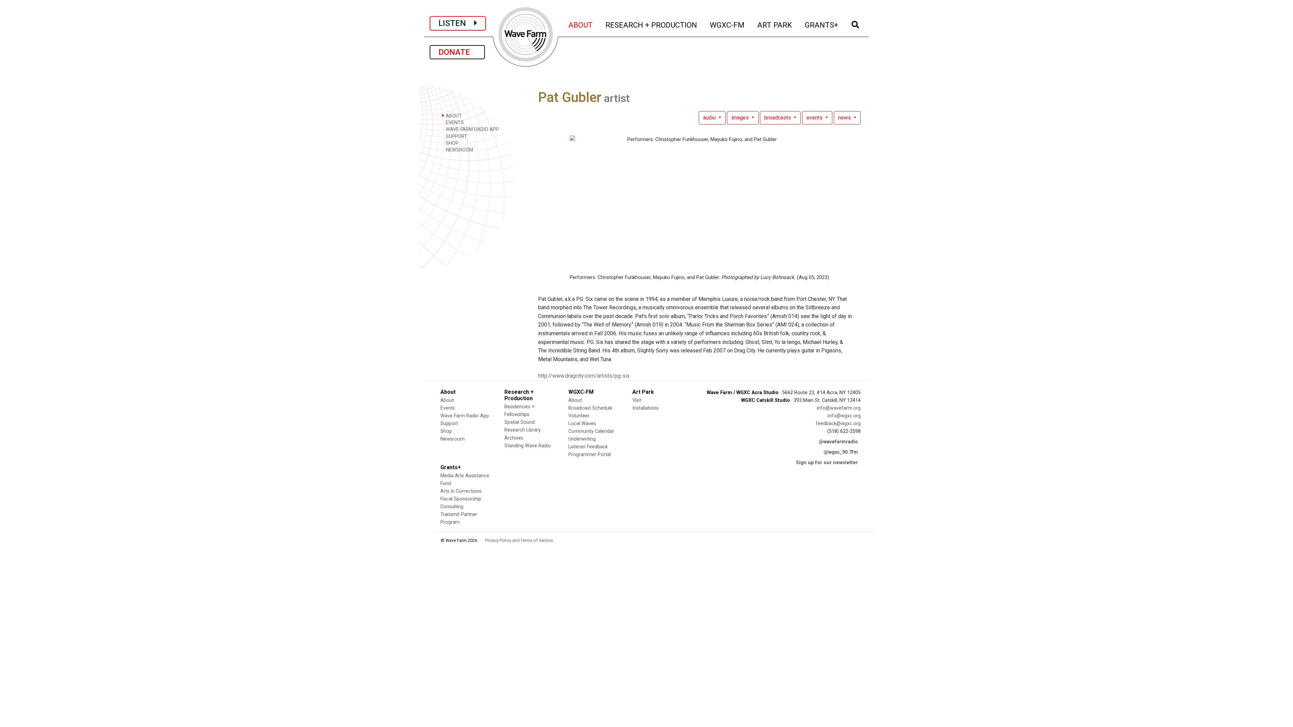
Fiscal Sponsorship (460, 499)
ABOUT (580, 24)
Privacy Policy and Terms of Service (519, 540)
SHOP (451, 143)
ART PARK (775, 24)
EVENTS (454, 123)
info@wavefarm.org (839, 408)
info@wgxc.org (844, 416)
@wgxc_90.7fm (841, 452)
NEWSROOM (458, 150)
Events (447, 408)
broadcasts (778, 117)
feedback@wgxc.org (838, 423)
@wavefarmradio (838, 442)
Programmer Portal (589, 454)
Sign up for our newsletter (827, 462)
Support (449, 423)
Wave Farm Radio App (464, 416)
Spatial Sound (519, 422)
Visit (636, 400)
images (740, 117)
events (815, 117)
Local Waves (582, 423)
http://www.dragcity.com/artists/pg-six (584, 376)
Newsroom (452, 439)
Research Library (522, 430)
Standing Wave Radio (527, 446)
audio (710, 117)
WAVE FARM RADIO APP (471, 129)
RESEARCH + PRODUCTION (651, 24)
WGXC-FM (727, 24)
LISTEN (456, 23)
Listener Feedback (588, 447)
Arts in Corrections (461, 491)
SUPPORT (455, 136)
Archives (513, 438)
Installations (645, 408)
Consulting (451, 507)
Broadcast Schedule (590, 408)
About (447, 400)
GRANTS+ (822, 24)
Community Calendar (591, 431)
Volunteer (579, 416)
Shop (446, 431)
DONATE (457, 52)
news (845, 117)
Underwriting (582, 439)
